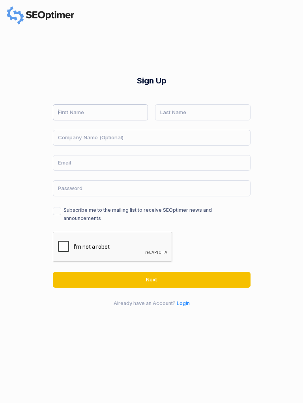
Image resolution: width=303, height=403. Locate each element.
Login (183, 303)
